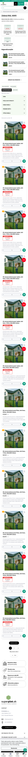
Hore (15, 655)
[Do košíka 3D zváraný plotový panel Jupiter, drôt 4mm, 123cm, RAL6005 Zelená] (24, 294)
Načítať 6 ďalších (14, 643)
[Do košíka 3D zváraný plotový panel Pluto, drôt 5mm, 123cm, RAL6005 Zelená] (24, 547)
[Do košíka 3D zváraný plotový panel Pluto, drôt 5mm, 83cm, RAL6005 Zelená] (24, 636)
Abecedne (15, 89)
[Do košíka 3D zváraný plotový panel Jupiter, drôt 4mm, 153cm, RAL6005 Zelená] (24, 250)
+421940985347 (8, 722)
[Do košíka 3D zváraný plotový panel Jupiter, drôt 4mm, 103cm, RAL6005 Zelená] (24, 339)
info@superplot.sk (8, 719)
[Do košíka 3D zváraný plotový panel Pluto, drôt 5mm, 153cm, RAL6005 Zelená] (24, 506)
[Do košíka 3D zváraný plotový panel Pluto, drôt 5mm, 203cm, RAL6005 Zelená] (24, 424)
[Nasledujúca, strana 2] (14, 648)
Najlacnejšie (5, 86)
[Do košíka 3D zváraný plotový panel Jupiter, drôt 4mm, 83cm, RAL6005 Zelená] (24, 383)
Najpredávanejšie (6, 89)
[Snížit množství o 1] (3, 161)
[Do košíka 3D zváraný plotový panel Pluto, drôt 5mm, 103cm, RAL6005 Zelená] (24, 591)
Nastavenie (14, 748)
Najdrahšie (13, 86)
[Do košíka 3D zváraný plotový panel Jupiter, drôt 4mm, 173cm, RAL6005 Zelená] (24, 205)
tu (18, 744)
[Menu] (26, 4)
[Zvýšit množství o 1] (20, 161)
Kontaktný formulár (9, 727)
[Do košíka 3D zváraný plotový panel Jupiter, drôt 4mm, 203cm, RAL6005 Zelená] (24, 161)
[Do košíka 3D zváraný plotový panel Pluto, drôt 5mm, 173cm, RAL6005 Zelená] (24, 465)
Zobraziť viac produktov (14, 79)
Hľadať (25, 7)
